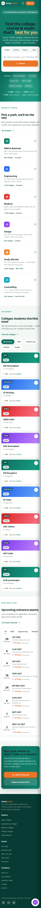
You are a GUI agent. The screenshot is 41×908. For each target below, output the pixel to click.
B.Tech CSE (14, 81)
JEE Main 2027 (6, 850)
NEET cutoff (26, 81)
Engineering (30, 342)
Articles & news (7, 880)
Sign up (30, 3)
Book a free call (22, 775)
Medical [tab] (35, 631)
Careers (4, 888)
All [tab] (5, 631)
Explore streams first (20, 782)
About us (4, 873)
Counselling (5, 876)
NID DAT (28, 86)
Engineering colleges (9, 824)
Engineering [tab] (23, 631)
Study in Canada (15, 86)
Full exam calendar (10, 623)
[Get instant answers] (35, 902)
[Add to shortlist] (36, 356)
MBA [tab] (12, 631)
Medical (6, 347)
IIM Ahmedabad (19, 76)
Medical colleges (7, 827)
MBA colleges (6, 820)
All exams (5, 861)
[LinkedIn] (14, 903)
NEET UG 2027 (6, 854)
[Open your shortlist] (23, 3)
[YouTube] (9, 903)
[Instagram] (3, 903)
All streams (6, 130)
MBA (19, 342)
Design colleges (7, 831)
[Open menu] (37, 3)
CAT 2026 (32, 76)
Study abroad (6, 835)
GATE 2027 (5, 858)
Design (17, 347)
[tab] (7, 50)
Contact (4, 884)
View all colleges (9, 334)
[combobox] (22, 57)
